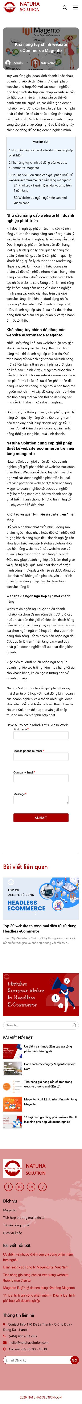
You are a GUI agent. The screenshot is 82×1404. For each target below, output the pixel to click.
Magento (9, 1210)
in (20, 1186)
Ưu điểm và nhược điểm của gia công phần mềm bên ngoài (38, 1257)
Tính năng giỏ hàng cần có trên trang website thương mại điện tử (36, 1277)
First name (20, 729)
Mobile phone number (28, 751)
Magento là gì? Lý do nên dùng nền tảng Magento (39, 1288)
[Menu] (76, 7)
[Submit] (74, 1025)
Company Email (24, 772)
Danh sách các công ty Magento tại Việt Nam (36, 1267)
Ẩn (47, 142)
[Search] (65, 7)
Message (19, 794)
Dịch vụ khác (12, 1232)
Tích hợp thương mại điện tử (24, 1217)
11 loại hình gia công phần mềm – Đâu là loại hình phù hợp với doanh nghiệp (39, 1298)
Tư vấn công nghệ (16, 1225)
